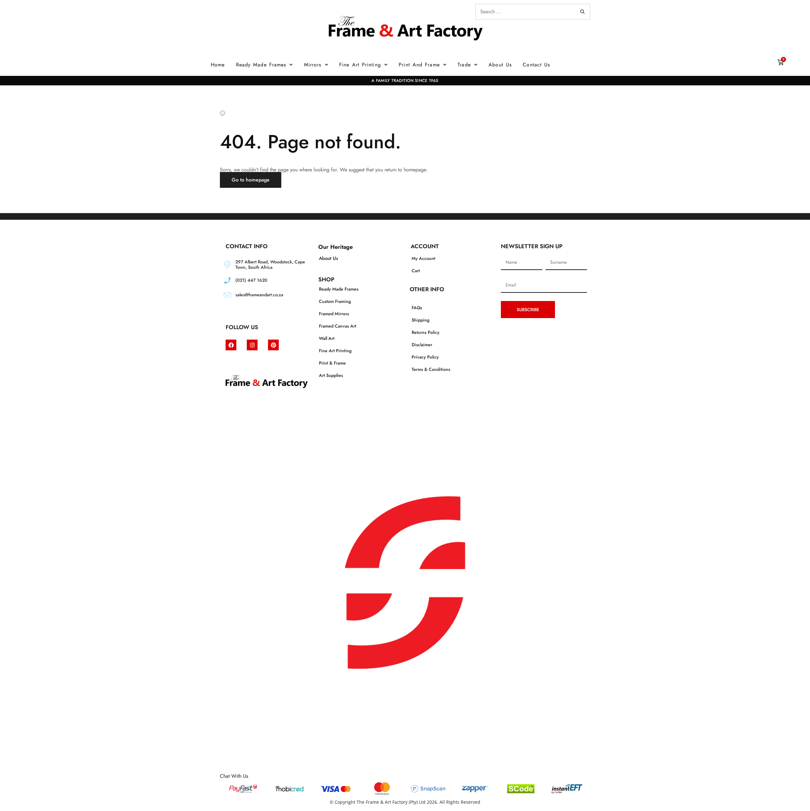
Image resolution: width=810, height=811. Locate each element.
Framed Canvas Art (337, 326)
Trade (464, 64)
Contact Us (536, 64)
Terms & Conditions (431, 369)
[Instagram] (252, 345)
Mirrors (312, 64)
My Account (423, 258)
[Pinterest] (273, 345)
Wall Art (326, 338)
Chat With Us (234, 776)
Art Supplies (331, 375)
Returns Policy (425, 332)
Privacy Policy (425, 357)
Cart (416, 270)
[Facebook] (231, 345)
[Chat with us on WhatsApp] (405, 771)
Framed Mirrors (334, 313)
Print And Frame (419, 64)
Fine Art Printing (360, 64)
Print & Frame (332, 363)
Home (218, 64)
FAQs (417, 307)
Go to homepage (251, 179)
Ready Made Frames (261, 64)
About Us (500, 64)
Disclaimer (422, 344)
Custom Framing (335, 301)
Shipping (420, 320)
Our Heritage (335, 247)
